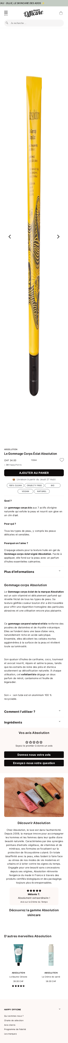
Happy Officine (12, 1009)
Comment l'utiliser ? (19, 711)
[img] (34, 890)
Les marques (10, 1034)
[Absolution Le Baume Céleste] (18, 968)
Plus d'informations (19, 572)
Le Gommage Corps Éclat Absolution (30, 453)
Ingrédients (13, 722)
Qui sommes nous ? (14, 1016)
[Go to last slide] (9, 236)
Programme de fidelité (15, 1029)
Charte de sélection (14, 1020)
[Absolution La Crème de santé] (51, 968)
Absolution (10, 449)
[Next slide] (58, 236)
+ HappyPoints (13, 465)
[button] (18, 986)
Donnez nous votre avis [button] (34, 754)
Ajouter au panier (34, 473)
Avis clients (9, 1025)
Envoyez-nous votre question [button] (34, 763)
